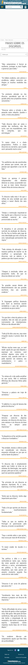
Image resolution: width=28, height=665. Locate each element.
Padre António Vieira (21, 529)
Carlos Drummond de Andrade (19, 630)
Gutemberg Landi (22, 577)
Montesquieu (23, 644)
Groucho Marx (23, 501)
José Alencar (23, 136)
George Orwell (23, 311)
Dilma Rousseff (22, 71)
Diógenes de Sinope (22, 117)
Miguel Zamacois (22, 397)
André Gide (23, 341)
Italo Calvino (23, 457)
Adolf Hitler (23, 295)
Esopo (25, 87)
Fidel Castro (23, 279)
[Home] (14, 2)
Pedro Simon (23, 386)
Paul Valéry (23, 190)
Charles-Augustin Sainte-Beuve (19, 327)
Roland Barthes (22, 515)
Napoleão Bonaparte (21, 552)
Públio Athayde (22, 589)
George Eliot (23, 104)
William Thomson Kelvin (20, 366)
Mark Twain (23, 602)
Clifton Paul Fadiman (21, 409)
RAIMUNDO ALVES (22, 441)
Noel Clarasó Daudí (21, 489)
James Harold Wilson (21, 429)
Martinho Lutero (22, 540)
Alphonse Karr (23, 172)
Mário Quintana (22, 152)
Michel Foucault (22, 206)
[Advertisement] (14, 24)
